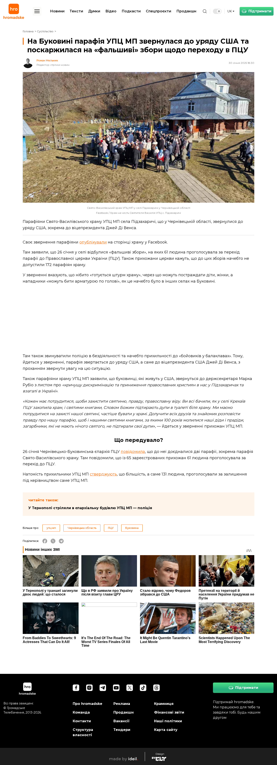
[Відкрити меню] (37, 11)
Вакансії (121, 721)
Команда (81, 712)
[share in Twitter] (53, 541)
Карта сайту (165, 730)
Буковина (131, 528)
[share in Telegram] (61, 541)
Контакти (82, 721)
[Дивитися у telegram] (103, 687)
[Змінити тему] (217, 11)
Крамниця (164, 704)
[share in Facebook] (44, 541)
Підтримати (259, 11)
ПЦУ (111, 528)
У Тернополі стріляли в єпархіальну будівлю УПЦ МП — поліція (90, 508)
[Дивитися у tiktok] (143, 687)
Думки (94, 11)
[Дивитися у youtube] (116, 687)
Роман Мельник (47, 60)
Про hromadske (87, 704)
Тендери (121, 730)
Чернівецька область (82, 528)
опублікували (93, 242)
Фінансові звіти (169, 712)
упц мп (51, 528)
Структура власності (83, 732)
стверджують (103, 474)
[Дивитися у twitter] (129, 687)
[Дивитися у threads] (156, 687)
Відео (110, 11)
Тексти (76, 11)
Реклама (121, 704)
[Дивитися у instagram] (89, 687)
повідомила (133, 451)
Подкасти (131, 11)
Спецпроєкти (158, 11)
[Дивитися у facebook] (76, 687)
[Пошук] (204, 11)
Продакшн (186, 11)
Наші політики (168, 721)
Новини (57, 11)
